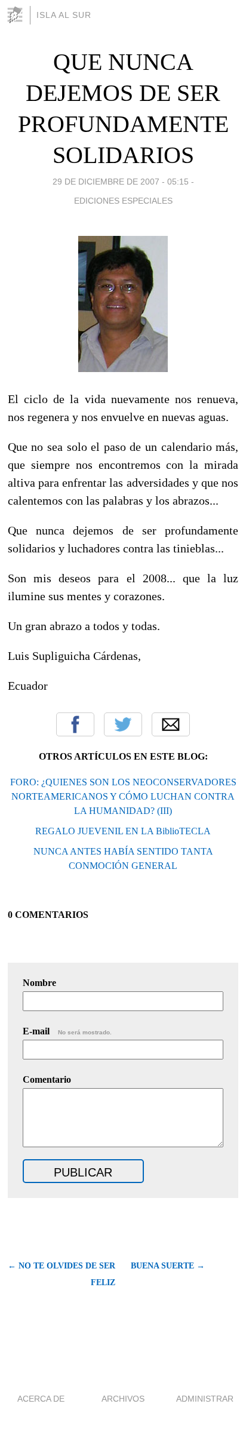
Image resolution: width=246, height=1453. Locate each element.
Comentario (47, 1079)
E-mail (67, 1031)
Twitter (123, 724)
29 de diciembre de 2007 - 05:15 (121, 181)
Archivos (123, 1398)
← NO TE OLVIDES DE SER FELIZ (61, 1274)
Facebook (75, 724)
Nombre (39, 983)
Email (171, 724)
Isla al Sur (63, 15)
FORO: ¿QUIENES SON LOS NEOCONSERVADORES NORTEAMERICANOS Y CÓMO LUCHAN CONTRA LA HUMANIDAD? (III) (123, 796)
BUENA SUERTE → (168, 1265)
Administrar (204, 1398)
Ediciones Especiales (123, 200)
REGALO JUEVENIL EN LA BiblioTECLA (123, 831)
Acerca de (40, 1398)
